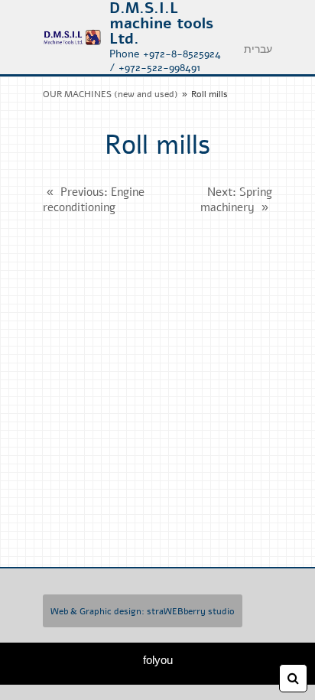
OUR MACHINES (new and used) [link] (110, 94)
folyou (158, 659)
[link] (72, 37)
